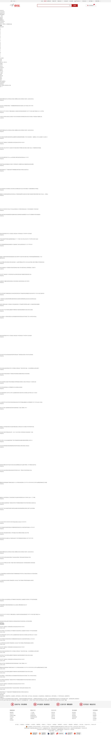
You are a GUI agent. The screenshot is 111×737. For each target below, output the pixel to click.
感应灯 (48, 700)
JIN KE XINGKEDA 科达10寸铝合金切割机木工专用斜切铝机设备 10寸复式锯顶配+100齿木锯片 (19, 209)
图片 (16, 700)
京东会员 (66, 1)
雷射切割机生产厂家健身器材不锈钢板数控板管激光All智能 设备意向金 (14, 169)
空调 (54, 700)
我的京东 (59, 1)
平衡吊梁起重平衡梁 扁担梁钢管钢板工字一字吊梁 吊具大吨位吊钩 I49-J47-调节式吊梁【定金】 (19, 239)
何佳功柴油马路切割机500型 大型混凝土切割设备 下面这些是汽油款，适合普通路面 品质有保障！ (19, 368)
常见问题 (11, 717)
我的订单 (54, 1)
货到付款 (53, 712)
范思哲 (51, 700)
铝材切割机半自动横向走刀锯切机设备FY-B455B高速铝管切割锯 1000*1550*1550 (16, 538)
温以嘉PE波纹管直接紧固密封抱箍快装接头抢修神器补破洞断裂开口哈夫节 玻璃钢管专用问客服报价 (20, 214)
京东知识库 (2, 11)
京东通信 (95, 718)
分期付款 (53, 715)
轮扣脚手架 (2, 696)
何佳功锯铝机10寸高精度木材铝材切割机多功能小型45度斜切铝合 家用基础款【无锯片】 (18, 267)
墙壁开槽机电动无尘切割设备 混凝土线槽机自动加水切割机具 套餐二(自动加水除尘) (17, 98)
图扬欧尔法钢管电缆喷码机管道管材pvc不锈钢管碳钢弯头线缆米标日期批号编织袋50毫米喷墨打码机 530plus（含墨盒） (24, 194)
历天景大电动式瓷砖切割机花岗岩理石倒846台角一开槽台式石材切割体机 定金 (16, 470)
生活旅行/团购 (12, 715)
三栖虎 (1, 73)
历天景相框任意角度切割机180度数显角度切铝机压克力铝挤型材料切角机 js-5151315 (17, 527)
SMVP (1, 64)
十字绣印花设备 (61, 696)
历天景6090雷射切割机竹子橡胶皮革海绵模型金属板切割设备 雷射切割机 (15, 373)
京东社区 (65, 724)
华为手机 (2, 700)
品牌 (5, 700)
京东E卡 (94, 717)
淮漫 (1, 74)
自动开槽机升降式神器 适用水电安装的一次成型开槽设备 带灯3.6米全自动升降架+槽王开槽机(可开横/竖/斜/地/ (22, 262)
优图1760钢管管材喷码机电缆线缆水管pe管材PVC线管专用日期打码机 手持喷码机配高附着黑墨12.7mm (21, 256)
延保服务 (95, 715)
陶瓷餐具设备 (48, 696)
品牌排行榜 (2, 13)
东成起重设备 (41, 696)
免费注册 (49, 1)
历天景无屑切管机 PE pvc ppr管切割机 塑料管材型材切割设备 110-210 (14, 157)
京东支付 (57, 730)
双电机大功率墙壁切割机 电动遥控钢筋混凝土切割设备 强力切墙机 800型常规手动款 (17, 426)
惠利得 (1, 70)
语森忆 (1, 63)
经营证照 (72, 729)
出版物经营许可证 (46, 728)
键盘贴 (1, 18)
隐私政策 (76, 724)
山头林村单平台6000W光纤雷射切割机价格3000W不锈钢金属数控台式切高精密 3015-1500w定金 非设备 (21, 402)
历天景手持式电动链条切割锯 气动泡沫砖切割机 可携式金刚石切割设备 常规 (15, 557)
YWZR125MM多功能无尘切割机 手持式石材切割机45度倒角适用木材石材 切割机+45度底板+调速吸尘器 (21, 116)
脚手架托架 (18, 696)
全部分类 (2, 10)
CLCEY (1, 71)
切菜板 (18, 700)
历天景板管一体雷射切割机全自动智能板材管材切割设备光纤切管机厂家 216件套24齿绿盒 (18, 316)
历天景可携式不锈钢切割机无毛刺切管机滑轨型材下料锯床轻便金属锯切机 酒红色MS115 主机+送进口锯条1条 (22, 293)
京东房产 (63, 700)
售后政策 (74, 712)
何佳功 (1, 66)
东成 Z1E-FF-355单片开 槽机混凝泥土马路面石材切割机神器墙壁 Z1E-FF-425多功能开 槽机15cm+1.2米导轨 (22, 111)
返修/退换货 (74, 717)
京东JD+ (94, 720)
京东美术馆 (2, 21)
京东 (20, 6)
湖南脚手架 (8, 696)
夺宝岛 (94, 712)
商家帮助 (38, 724)
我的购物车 (91, 5)
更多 (1, 77)
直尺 (1, 79)
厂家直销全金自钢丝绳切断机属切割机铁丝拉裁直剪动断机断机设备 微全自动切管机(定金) (18, 298)
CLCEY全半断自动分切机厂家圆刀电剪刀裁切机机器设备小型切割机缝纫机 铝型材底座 (17, 562)
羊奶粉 (7, 700)
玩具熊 (36, 700)
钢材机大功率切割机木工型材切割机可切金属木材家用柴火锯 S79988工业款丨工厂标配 (17, 497)
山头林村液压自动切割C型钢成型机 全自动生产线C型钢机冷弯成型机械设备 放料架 (17, 580)
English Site (87, 724)
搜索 (74, 5)
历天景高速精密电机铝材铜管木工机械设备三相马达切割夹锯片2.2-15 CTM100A (16, 244)
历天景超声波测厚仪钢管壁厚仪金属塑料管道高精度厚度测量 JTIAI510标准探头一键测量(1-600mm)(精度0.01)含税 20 (23, 137)
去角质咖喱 (24, 700)
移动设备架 (35, 696)
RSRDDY (2, 67)
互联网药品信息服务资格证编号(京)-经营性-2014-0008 (61, 726)
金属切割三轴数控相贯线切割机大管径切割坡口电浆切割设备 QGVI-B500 (14, 281)
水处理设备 (2, 82)
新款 (60, 700)
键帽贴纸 (2, 20)
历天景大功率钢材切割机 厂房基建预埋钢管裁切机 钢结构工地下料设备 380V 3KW (16, 105)
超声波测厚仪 (2, 81)
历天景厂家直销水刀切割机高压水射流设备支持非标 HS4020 (12, 142)
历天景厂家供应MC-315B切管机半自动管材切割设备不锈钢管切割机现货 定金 (15, 274)
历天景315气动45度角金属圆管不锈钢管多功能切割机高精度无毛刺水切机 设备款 (16, 309)
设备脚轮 (13, 696)
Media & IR (93, 724)
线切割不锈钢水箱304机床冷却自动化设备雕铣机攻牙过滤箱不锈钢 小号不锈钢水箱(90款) (18, 464)
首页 (1, 24)
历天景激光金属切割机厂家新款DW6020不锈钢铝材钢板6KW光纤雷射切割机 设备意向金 (18, 502)
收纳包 (1, 17)
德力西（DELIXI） (3, 62)
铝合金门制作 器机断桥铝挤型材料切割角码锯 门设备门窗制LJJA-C (13, 407)
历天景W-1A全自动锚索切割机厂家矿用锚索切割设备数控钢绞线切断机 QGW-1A (16, 440)
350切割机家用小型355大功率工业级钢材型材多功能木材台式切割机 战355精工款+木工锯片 (18, 392)
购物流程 (11, 712)
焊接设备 (2, 83)
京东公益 (81, 724)
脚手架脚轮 (54, 696)
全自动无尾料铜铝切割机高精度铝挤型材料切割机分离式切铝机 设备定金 (14, 445)
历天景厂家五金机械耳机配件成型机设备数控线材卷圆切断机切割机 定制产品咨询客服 (17, 508)
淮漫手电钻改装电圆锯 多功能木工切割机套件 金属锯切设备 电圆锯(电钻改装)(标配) (17, 164)
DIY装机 (94, 713)
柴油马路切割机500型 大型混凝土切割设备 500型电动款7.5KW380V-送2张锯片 (16, 233)
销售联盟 (60, 724)
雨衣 (27, 700)
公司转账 (53, 718)
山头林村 (2, 58)
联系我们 (22, 724)
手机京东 (78, 1)
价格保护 (74, 713)
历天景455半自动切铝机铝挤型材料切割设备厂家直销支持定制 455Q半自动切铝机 (16, 354)
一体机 (1, 15)
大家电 (11, 718)
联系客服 (11, 720)
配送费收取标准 (34, 717)
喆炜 (1, 60)
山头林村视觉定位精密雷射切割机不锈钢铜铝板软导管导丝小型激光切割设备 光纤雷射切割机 (18, 573)
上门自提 (32, 712)
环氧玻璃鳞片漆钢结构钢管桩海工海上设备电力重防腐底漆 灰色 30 (13, 604)
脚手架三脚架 (24, 696)
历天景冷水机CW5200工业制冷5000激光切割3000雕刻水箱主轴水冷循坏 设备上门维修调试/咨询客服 (20, 147)
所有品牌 (2, 26)
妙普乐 (1, 69)
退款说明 (74, 715)
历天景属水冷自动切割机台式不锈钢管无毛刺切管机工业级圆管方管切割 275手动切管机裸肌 (18, 599)
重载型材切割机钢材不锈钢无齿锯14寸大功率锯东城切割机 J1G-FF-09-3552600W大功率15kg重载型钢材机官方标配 (23, 482)
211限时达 (33, 713)
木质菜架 (12, 700)
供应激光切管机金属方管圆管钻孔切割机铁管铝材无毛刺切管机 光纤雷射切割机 (16, 621)
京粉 (39, 700)
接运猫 (1, 75)
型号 (21, 700)
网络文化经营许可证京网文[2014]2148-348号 (60, 728)
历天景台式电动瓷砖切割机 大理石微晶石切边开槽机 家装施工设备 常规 (14, 532)
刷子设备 (30, 696)
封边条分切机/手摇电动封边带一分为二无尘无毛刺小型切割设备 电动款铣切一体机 (16, 432)
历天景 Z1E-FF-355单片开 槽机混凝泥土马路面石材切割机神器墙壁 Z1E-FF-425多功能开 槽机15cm (20, 614)
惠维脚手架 (67, 696)
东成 (1, 59)
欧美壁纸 (42, 700)
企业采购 (71, 1)
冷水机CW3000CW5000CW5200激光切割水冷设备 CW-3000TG (13, 521)
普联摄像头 (2, 14)
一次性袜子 (31, 700)
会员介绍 (11, 713)
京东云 (61, 730)
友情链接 (54, 724)
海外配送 (32, 718)
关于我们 (17, 724)
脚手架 (4, 24)
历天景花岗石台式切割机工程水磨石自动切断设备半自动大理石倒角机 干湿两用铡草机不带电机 (19, 188)
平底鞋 (45, 700)
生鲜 (10, 700)
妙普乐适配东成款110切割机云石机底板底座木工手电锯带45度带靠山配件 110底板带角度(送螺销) (19, 304)
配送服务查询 (33, 715)
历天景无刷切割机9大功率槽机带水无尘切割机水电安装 (11, 387)
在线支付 (53, 713)
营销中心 (44, 724)
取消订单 (74, 718)
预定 (34, 700)
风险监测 (70, 724)
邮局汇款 (53, 717)
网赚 (66, 700)
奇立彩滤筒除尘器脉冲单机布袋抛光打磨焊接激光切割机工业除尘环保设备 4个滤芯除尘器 (18, 381)
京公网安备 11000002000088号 (34, 726)
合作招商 (33, 724)
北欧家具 (57, 700)
